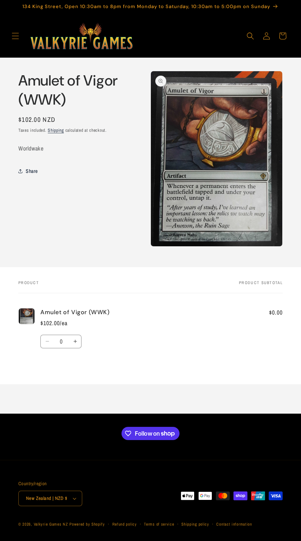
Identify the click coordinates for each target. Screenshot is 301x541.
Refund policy (124, 524)
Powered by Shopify (87, 524)
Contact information (234, 524)
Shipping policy (195, 524)
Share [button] (32, 171)
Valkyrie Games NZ (51, 524)
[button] (15, 36)
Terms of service (159, 524)
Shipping (56, 130)
